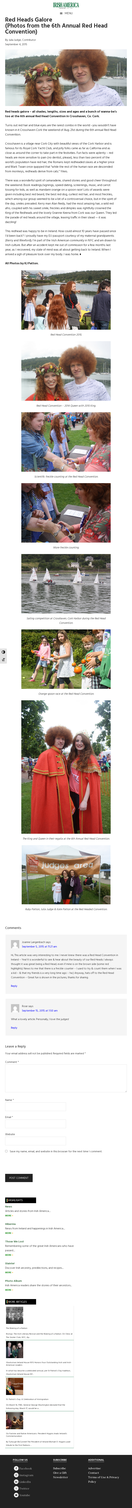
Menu (69, 13)
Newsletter (60, 1477)
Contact (93, 1472)
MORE (8, 1216)
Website (10, 1134)
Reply (14, 986)
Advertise (94, 1468)
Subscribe (59, 1468)
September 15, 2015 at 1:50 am (40, 1011)
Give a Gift (60, 1472)
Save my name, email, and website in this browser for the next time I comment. (56, 1151)
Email (9, 1117)
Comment (12, 1062)
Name (9, 1100)
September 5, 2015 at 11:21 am (39, 947)
